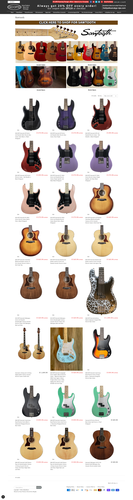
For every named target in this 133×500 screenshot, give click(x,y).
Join (118, 2)
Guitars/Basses (19, 12)
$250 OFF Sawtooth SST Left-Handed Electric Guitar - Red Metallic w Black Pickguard (92, 134)
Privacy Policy (101, 486)
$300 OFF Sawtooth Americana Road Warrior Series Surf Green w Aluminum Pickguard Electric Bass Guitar (58, 423)
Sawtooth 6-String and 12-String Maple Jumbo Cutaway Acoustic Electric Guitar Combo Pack (23, 374)
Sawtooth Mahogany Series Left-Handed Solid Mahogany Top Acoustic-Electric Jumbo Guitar (93, 464)
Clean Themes (22, 491)
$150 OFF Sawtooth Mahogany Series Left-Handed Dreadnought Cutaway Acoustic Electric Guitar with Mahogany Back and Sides (23, 321)
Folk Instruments (39, 12)
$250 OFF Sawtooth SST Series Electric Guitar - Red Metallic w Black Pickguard (23, 177)
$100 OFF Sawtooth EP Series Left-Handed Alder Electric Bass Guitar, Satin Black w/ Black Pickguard (23, 135)
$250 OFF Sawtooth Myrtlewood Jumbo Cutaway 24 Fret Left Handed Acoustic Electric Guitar (58, 261)
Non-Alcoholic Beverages (87, 12)
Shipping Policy (70, 486)
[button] (3, 497)
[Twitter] (96, 2)
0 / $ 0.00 (122, 2)
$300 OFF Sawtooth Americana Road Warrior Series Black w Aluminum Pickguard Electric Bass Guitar (22, 423)
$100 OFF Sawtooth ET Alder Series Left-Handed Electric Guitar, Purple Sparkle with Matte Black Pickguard (57, 178)
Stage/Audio (48, 12)
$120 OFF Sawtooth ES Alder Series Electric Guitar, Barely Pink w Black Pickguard (22, 219)
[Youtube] (94, 2)
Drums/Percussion (29, 12)
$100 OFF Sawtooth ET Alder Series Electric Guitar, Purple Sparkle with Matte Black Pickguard (92, 178)
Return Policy (80, 486)
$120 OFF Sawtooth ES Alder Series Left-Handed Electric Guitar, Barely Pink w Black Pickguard (57, 220)
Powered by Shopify (31, 491)
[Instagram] (99, 2)
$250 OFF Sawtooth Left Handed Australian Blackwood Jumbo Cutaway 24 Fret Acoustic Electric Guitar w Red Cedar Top (93, 220)
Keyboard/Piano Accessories (59, 12)
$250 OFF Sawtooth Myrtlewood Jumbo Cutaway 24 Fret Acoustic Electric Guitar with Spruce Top (93, 261)
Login (115, 2)
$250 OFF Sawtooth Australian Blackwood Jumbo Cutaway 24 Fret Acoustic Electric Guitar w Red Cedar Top (22, 262)
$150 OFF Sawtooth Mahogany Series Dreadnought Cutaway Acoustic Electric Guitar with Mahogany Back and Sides (57, 320)
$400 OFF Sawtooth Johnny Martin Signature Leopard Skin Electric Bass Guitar (93, 319)
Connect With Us (99, 12)
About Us (119, 12)
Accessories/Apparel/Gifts (73, 12)
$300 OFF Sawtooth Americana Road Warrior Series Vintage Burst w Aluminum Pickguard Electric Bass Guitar (93, 375)
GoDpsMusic (26, 489)
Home (12, 12)
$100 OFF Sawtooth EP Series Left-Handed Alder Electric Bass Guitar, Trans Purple (58, 134)
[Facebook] (91, 2)
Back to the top (112, 483)
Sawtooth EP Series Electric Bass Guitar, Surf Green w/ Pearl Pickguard (93, 422)
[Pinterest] (102, 2)
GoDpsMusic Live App (110, 12)
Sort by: (100, 95)
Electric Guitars (92, 65)
